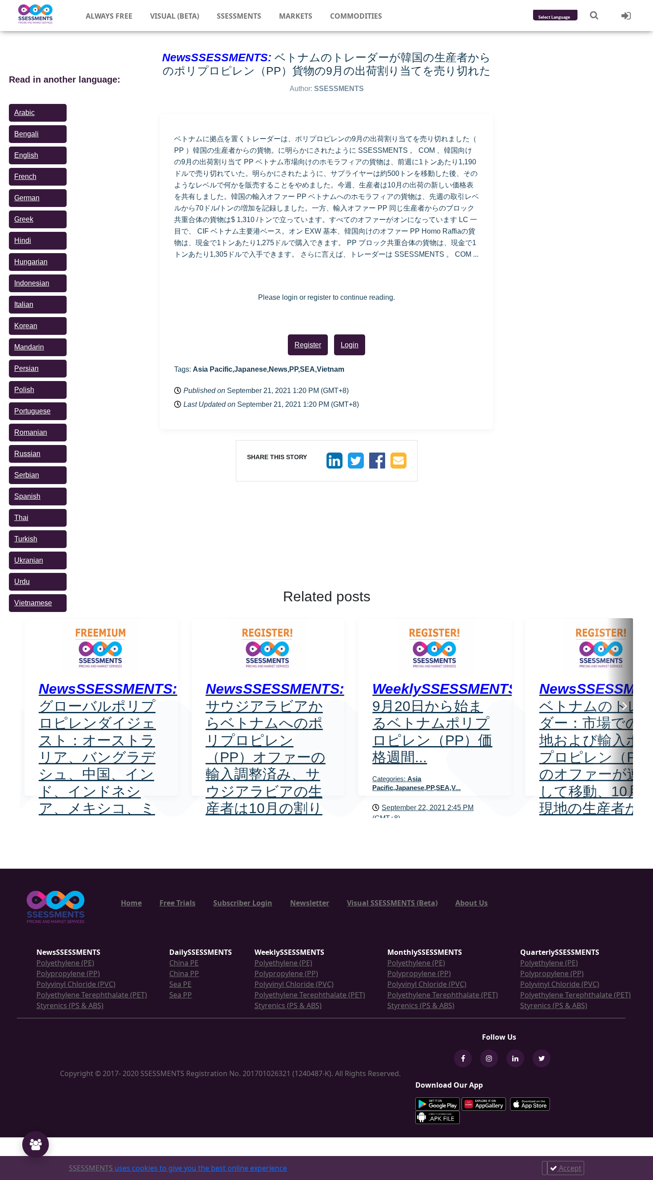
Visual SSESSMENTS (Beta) (392, 903)
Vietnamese (33, 603)
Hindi (22, 240)
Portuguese (32, 411)
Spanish (27, 496)
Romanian (30, 432)
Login (349, 345)
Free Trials (177, 903)
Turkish (25, 539)
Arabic (24, 112)
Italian (23, 304)
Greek (23, 219)
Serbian (26, 475)
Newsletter (309, 903)
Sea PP (180, 995)
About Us (471, 903)
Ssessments (239, 16)
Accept (569, 1168)
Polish (24, 389)
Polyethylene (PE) (65, 963)
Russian (27, 453)
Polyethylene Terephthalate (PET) (91, 995)
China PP (184, 973)
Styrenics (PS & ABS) (70, 1005)
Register (308, 345)
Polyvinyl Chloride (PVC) (75, 984)
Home (131, 903)
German (27, 198)
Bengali (26, 134)
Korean (25, 326)
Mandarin (29, 347)
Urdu (22, 581)
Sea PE (180, 984)
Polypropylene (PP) (68, 973)
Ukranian (28, 560)
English (26, 155)
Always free (109, 16)
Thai (21, 517)
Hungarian (31, 262)
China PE (184, 963)
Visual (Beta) (174, 16)
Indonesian (31, 283)
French (25, 176)
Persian (26, 368)
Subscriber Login (242, 903)
